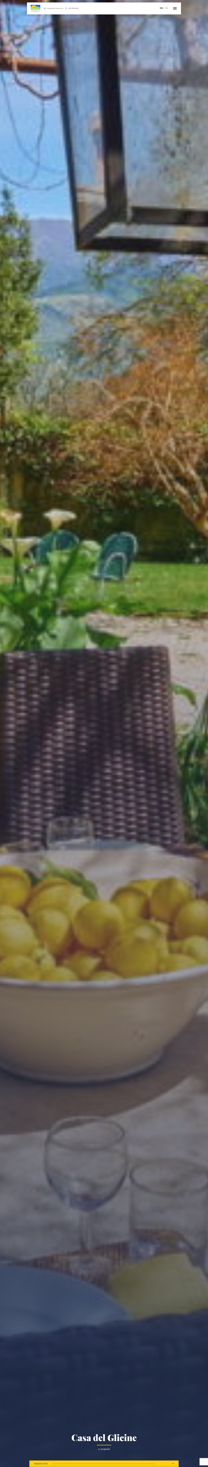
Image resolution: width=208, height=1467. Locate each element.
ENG (161, 8)
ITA (166, 8)
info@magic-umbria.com (55, 8)
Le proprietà (104, 1449)
